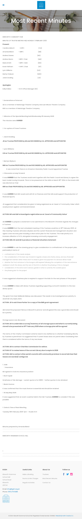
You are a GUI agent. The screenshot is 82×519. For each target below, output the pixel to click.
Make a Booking (28, 474)
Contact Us (46, 483)
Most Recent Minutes (49, 478)
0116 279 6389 (13, 492)
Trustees (45, 474)
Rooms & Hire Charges (30, 478)
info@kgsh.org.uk (13, 489)
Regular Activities (28, 483)
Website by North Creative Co (64, 516)
